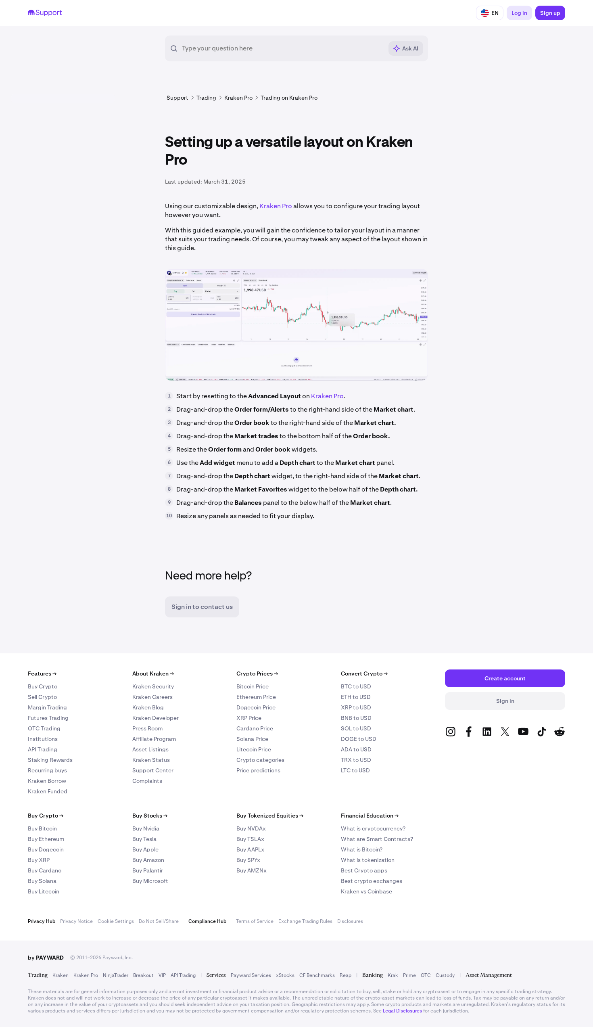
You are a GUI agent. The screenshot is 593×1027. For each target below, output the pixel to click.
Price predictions (258, 770)
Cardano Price (254, 728)
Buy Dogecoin (46, 849)
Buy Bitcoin (42, 828)
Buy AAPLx (250, 849)
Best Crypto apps (364, 870)
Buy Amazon (148, 860)
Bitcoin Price (252, 686)
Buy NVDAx (251, 828)
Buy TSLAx (250, 839)
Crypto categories (260, 759)
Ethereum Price (256, 697)
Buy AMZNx (251, 870)
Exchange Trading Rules (305, 921)
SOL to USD (356, 728)
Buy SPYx (248, 860)
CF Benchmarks (317, 975)
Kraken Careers (152, 697)
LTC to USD (355, 770)
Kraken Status (151, 759)
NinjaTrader (115, 975)
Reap (345, 975)
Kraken (60, 975)
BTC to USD (356, 686)
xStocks (285, 975)
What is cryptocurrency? (373, 828)
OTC (426, 975)
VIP (162, 975)
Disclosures (350, 921)
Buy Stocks (149, 815)
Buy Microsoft (150, 881)
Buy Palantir (147, 870)
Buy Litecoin (43, 891)
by (46, 957)
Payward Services (251, 975)
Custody (445, 975)
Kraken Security (153, 686)
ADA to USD (356, 749)
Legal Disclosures (402, 1011)
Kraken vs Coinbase (366, 891)
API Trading (42, 749)
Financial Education (370, 815)
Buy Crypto (42, 686)
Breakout (143, 975)
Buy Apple (145, 849)
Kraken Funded (47, 791)
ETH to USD (356, 697)
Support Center (152, 770)
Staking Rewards (50, 759)
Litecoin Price (253, 749)
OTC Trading (44, 728)
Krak (393, 975)
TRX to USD (356, 759)
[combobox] (282, 48)
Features (42, 673)
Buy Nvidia (145, 828)
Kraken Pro (275, 206)
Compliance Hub (207, 921)
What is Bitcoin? (361, 849)
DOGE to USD (358, 739)
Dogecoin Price (256, 707)
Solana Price (252, 739)
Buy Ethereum (46, 839)
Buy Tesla (144, 839)
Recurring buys (47, 770)
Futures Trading (48, 718)
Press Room (147, 728)
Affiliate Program (154, 739)
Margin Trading (47, 707)
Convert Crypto (364, 673)
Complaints (147, 780)
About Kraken (153, 673)
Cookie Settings (116, 921)
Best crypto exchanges (371, 881)
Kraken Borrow (47, 780)
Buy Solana (42, 881)
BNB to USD (356, 718)
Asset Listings (150, 749)
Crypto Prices (257, 673)
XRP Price (248, 718)
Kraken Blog (148, 707)
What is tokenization (368, 860)
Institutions (43, 739)
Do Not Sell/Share (159, 921)
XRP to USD (356, 707)
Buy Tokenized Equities (269, 815)
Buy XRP (39, 860)
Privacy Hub (41, 921)
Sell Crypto (42, 697)
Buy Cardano (44, 870)
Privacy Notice (76, 921)
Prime (409, 975)
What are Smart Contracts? (377, 839)
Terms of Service (255, 921)
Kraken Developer (155, 718)
